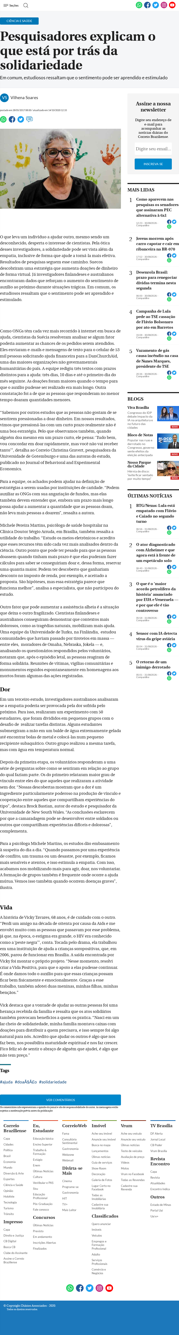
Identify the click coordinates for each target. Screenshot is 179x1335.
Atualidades (157, 1183)
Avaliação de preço (132, 1157)
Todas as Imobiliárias (99, 1197)
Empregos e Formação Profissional (99, 1245)
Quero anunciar (101, 1224)
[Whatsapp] (3, 121)
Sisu (35, 1188)
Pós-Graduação (42, 1204)
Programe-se (70, 1187)
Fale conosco (41, 1209)
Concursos (44, 1217)
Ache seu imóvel (102, 1133)
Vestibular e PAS (43, 1182)
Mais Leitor (69, 1210)
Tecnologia (10, 1202)
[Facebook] (147, 7)
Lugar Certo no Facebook (101, 1187)
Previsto (38, 1231)
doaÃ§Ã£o (27, 1081)
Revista (155, 1177)
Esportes (9, 1179)
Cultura (37, 1177)
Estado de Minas (160, 1204)
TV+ (65, 1204)
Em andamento (42, 1237)
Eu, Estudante (43, 1128)
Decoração (98, 1174)
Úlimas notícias (101, 1157)
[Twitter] (20, 121)
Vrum (126, 1125)
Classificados (105, 1216)
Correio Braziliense (14, 1128)
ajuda (7, 1081)
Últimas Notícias (43, 1171)
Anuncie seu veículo (133, 1139)
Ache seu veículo (131, 1133)
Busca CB (9, 1247)
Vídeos (125, 1162)
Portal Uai (156, 1210)
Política (8, 1150)
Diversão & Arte (13, 1173)
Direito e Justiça (13, 1235)
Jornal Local (157, 1139)
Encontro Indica (160, 1189)
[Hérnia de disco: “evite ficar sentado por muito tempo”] (168, 469)
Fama (65, 1133)
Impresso (13, 1221)
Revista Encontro (160, 1161)
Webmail (67, 1160)
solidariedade (54, 1081)
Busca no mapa (101, 1145)
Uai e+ (154, 1216)
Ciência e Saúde (13, 1185)
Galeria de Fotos (102, 1180)
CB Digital (9, 1241)
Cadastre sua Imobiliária (100, 1206)
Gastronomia (70, 1149)
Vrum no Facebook (132, 1174)
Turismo (8, 1208)
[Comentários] (29, 121)
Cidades (8, 1144)
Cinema (67, 1181)
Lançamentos (100, 1151)
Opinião (8, 1191)
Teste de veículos (131, 1151)
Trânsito (8, 1214)
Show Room (99, 1168)
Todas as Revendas (133, 1180)
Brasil (6, 1156)
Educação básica (43, 1138)
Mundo (7, 1167)
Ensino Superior (42, 1144)
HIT (64, 1198)
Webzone (68, 1154)
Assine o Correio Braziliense (13, 1260)
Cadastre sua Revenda (129, 1187)
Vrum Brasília (158, 1151)
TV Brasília (161, 1125)
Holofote (8, 1196)
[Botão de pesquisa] (24, 5)
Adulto (96, 1254)
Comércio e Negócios (99, 1271)
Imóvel (99, 1125)
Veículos (97, 1235)
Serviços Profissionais (99, 1262)
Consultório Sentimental (69, 1141)
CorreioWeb (74, 1125)
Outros (157, 1197)
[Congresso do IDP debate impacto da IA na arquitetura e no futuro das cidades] (168, 414)
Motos (125, 1168)
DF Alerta (156, 1133)
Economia (9, 1162)
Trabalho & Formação (39, 1152)
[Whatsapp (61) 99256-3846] (139, 7)
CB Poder (156, 1145)
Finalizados (40, 1248)
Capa (6, 1138)
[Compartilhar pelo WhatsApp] (169, 228)
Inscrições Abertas (44, 1242)
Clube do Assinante (15, 1253)
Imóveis (97, 1229)
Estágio (37, 1159)
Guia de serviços (102, 1162)
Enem (36, 1165)
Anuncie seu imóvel (104, 1139)
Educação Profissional (40, 1196)
